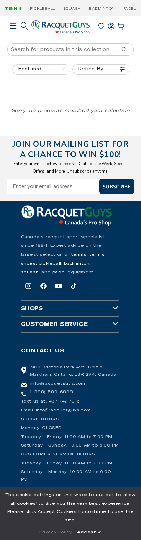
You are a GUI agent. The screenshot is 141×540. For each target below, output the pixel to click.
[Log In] (111, 24)
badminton (76, 264)
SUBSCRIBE (117, 186)
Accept (89, 532)
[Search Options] (126, 49)
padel (59, 272)
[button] (13, 35)
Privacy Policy (55, 532)
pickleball (50, 264)
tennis (79, 255)
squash (30, 272)
